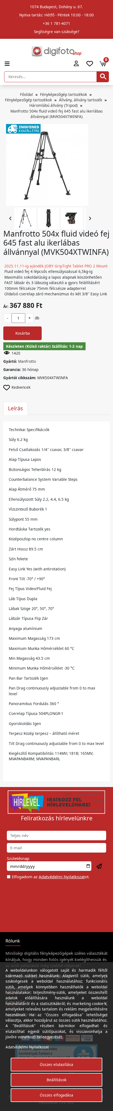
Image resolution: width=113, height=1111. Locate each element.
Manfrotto (27, 361)
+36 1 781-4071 (56, 23)
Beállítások (56, 1079)
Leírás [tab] (15, 408)
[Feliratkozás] (99, 866)
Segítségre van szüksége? (56, 31)
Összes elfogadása (56, 1095)
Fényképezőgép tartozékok (63, 94)
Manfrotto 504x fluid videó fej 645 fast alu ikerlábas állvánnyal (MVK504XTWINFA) (56, 113)
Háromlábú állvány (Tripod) (53, 105)
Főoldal (26, 94)
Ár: (6, 306)
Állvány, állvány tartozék (80, 99)
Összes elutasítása (56, 1064)
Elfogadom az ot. (51, 876)
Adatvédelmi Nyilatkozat (62, 876)
